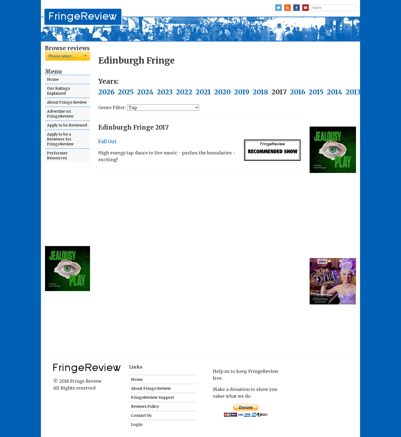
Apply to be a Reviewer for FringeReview (60, 139)
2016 (297, 92)
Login (136, 424)
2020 (222, 92)
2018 (260, 92)
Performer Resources (57, 155)
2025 (126, 92)
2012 (371, 92)
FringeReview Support (152, 397)
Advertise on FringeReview (60, 114)
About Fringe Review (67, 102)
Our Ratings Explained (58, 91)
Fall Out (107, 142)
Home (53, 79)
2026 (106, 92)
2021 (203, 92)
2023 (165, 92)
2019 (241, 92)
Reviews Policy (145, 406)
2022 (184, 92)
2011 (390, 92)
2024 (145, 92)
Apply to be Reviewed (67, 125)
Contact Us (141, 415)
